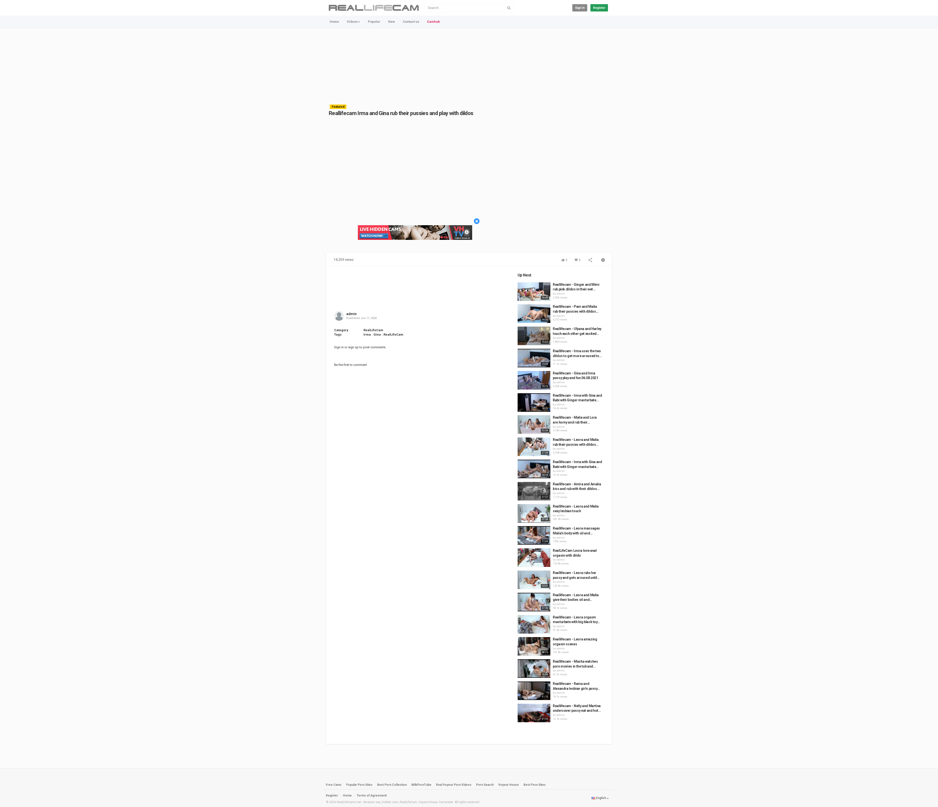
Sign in (580, 8)
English (601, 798)
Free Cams (333, 784)
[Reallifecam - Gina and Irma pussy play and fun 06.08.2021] (534, 380)
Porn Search (485, 784)
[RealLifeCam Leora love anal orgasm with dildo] (534, 557)
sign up (353, 347)
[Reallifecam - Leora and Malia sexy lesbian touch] (534, 513)
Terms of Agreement (372, 795)
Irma (367, 334)
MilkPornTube (421, 784)
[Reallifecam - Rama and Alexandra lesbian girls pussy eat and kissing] (534, 690)
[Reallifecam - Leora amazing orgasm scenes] (534, 646)
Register (599, 8)
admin (351, 314)
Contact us (411, 21)
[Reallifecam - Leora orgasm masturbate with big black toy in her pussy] (534, 624)
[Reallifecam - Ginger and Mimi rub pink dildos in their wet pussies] (534, 291)
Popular (374, 21)
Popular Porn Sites (359, 784)
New (391, 21)
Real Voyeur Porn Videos (454, 784)
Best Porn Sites (534, 784)
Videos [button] (352, 21)
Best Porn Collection (392, 784)
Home (334, 21)
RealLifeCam (373, 330)
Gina (377, 334)
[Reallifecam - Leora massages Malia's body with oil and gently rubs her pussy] (534, 535)
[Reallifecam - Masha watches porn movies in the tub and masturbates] (534, 668)
